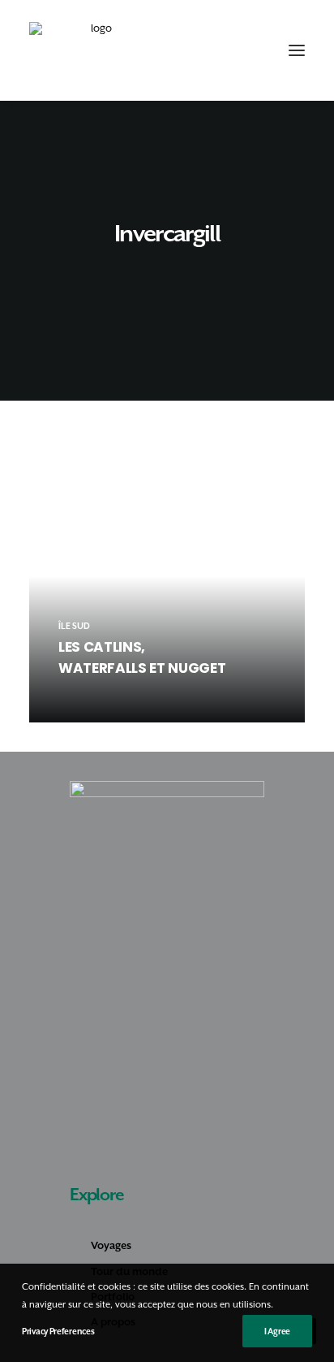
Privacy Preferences (58, 1331)
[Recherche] (223, 50)
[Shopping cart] (249, 50)
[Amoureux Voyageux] (95, 50)
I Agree (277, 1331)
